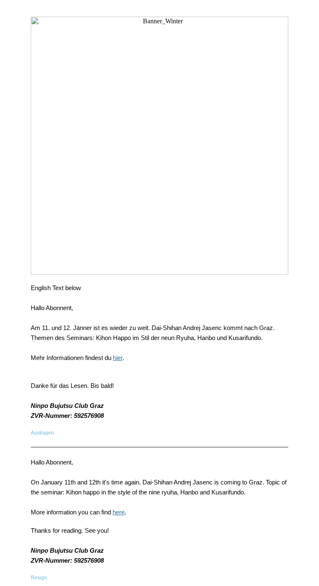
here (119, 512)
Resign (39, 578)
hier (118, 357)
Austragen (42, 433)
